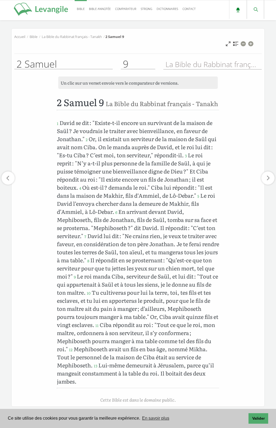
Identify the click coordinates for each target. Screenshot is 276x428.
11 (97, 325)
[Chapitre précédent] (8, 178)
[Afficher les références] (236, 45)
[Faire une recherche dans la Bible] (255, 9)
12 (71, 349)
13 (95, 365)
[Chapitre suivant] (268, 178)
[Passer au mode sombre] (237, 9)
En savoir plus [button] (155, 418)
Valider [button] (258, 418)
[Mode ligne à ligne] (228, 45)
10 (89, 293)
